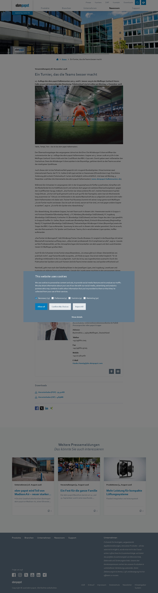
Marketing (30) (93, 298)
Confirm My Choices (60, 306)
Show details (77, 317)
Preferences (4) (61, 298)
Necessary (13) (44, 298)
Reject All (79, 306)
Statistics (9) (76, 298)
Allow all (41, 306)
